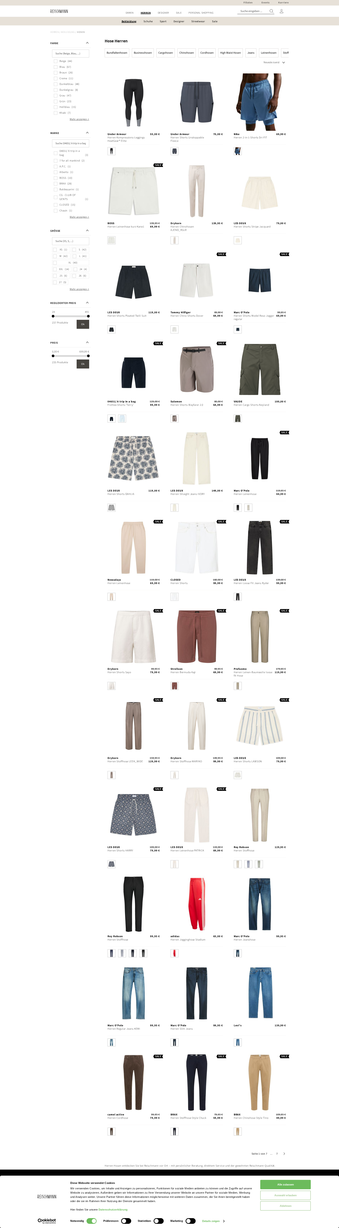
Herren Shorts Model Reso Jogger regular (254, 317)
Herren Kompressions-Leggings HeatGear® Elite (126, 139)
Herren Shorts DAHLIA (121, 494)
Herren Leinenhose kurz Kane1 (126, 227)
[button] (271, 1154)
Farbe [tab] (54, 43)
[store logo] (57, 11)
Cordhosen (207, 53)
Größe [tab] (55, 231)
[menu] (169, 13)
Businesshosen (143, 53)
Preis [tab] (54, 343)
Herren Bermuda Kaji (183, 672)
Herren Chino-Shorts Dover (187, 316)
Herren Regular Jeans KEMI (124, 1029)
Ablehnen (286, 1205)
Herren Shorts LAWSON (248, 761)
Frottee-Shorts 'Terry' (121, 405)
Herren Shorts (179, 583)
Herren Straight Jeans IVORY (188, 494)
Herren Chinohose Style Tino (251, 1118)
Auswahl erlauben (285, 1195)
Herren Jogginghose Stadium (188, 940)
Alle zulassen (285, 1184)
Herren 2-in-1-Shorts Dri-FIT (250, 137)
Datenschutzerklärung (113, 1209)
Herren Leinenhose (245, 494)
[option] (111, 151)
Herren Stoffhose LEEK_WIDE (125, 761)
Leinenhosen (268, 53)
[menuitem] (129, 13)
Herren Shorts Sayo (119, 672)
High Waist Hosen (230, 53)
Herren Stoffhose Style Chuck (188, 1118)
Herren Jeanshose (244, 940)
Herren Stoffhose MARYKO (186, 761)
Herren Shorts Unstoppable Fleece (187, 139)
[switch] (126, 1221)
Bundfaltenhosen (117, 53)
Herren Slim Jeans (182, 1029)
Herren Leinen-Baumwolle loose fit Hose (253, 674)
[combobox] (255, 11)
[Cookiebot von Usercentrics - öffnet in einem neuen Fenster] (46, 1221)
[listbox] (134, 152)
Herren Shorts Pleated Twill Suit (127, 316)
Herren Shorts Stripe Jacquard (252, 227)
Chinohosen (186, 53)
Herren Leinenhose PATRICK (187, 850)
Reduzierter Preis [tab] (63, 303)
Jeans (250, 53)
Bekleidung (68, 32)
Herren (54, 32)
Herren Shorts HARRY (120, 850)
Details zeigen (211, 1221)
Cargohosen (165, 53)
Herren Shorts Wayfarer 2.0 (187, 405)
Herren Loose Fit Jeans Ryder (251, 583)
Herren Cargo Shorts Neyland (251, 405)
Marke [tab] (54, 133)
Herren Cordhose (118, 1118)
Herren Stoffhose (244, 850)
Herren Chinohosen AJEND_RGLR (182, 228)
